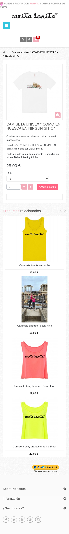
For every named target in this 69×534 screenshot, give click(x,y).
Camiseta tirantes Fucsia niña (34, 325)
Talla (9, 172)
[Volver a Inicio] (4, 52)
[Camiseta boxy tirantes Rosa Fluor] (35, 359)
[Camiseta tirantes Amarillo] (35, 238)
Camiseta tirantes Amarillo (34, 265)
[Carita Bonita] (35, 15)
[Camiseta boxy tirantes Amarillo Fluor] (35, 420)
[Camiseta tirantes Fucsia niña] (35, 299)
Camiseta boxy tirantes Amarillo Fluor (34, 446)
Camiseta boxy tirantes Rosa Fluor (34, 386)
